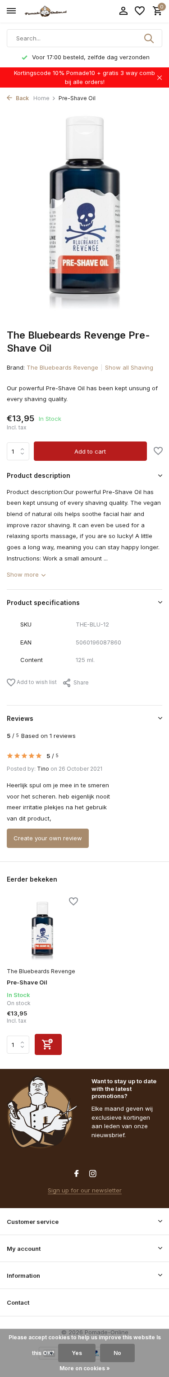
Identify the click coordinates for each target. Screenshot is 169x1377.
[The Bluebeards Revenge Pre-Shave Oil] (42, 930)
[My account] (123, 11)
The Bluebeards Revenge (62, 367)
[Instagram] (92, 1174)
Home (41, 98)
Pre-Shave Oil (27, 982)
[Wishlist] (140, 11)
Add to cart (90, 451)
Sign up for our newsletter (85, 1190)
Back (21, 98)
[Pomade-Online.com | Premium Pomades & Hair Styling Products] (48, 11)
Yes (77, 1353)
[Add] (48, 1044)
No (117, 1353)
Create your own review (48, 838)
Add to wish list (36, 682)
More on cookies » (84, 1368)
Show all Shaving (129, 367)
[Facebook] (76, 1174)
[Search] (149, 38)
